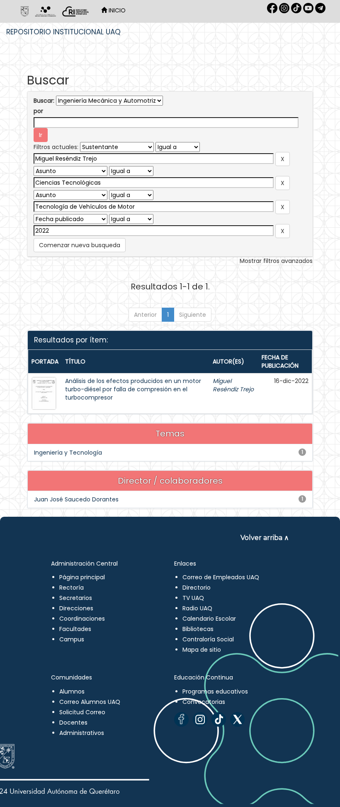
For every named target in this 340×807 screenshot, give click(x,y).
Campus (71, 639)
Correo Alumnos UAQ (89, 702)
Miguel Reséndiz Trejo (233, 385)
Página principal (82, 577)
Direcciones (76, 608)
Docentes (73, 722)
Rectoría (71, 587)
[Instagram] (200, 719)
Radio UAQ (197, 608)
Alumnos (72, 691)
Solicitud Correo (82, 712)
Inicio (116, 10)
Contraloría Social (208, 639)
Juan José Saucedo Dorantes (76, 499)
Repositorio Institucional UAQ (63, 32)
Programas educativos (215, 691)
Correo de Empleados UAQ (220, 577)
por (38, 111)
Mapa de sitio (201, 650)
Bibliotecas (198, 629)
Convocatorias (203, 702)
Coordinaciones (82, 618)
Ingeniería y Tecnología (68, 452)
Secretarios (75, 598)
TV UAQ (193, 598)
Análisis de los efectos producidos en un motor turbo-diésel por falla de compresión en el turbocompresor (133, 389)
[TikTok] (218, 719)
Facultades (75, 629)
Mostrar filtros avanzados (276, 261)
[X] (237, 719)
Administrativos (81, 733)
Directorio (196, 587)
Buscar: (44, 100)
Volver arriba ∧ (264, 538)
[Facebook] (181, 719)
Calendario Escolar (209, 618)
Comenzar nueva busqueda (79, 245)
